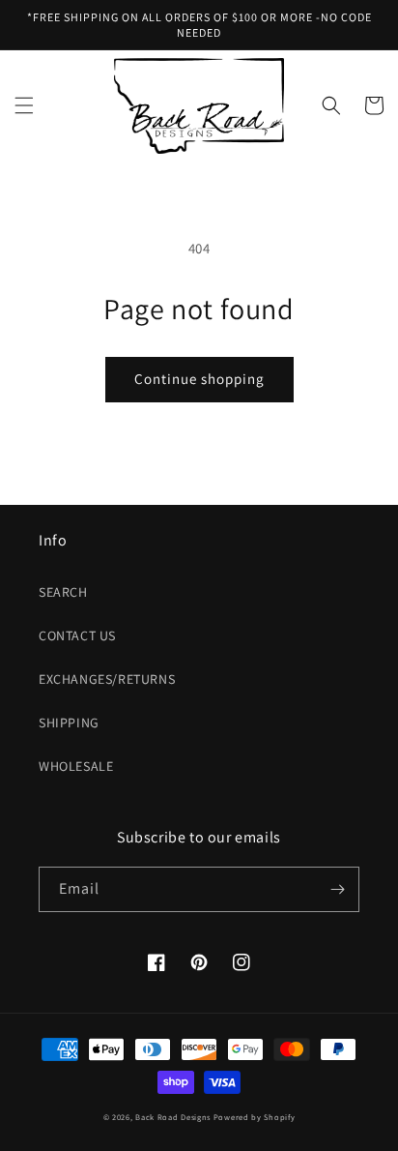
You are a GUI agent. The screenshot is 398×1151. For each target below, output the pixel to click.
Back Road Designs (173, 1116)
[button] (24, 105)
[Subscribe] (337, 889)
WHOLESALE (76, 766)
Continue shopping (199, 378)
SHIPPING (69, 722)
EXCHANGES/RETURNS (107, 679)
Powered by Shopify (254, 1116)
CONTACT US (77, 635)
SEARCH (63, 592)
